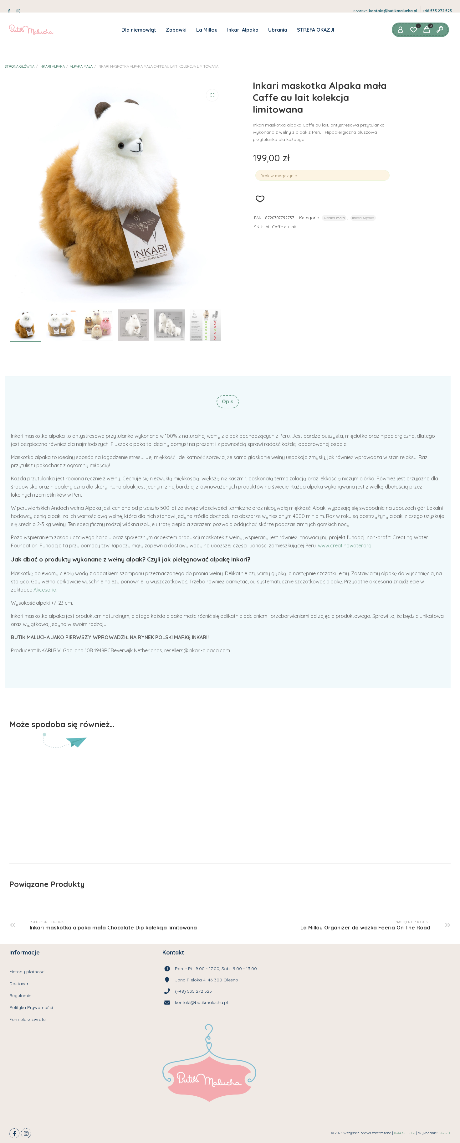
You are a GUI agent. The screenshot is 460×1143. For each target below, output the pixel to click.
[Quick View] (175, 832)
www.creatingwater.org (344, 545)
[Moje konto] (400, 30)
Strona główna (19, 66)
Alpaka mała (81, 66)
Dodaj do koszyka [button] (151, 832)
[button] (212, 95)
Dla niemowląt (138, 30)
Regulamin (20, 995)
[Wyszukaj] (439, 30)
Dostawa (18, 983)
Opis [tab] (227, 401)
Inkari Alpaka (242, 30)
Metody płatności (27, 972)
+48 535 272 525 (437, 10)
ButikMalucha (404, 1133)
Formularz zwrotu (27, 1019)
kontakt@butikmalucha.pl (393, 10)
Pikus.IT (444, 1133)
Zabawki (176, 30)
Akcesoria (44, 590)
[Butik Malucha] (31, 30)
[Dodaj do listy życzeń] (260, 199)
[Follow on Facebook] (14, 1133)
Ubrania (277, 30)
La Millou (206, 30)
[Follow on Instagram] (26, 1133)
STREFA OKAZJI (315, 30)
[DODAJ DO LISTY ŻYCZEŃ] (198, 832)
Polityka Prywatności (31, 1007)
